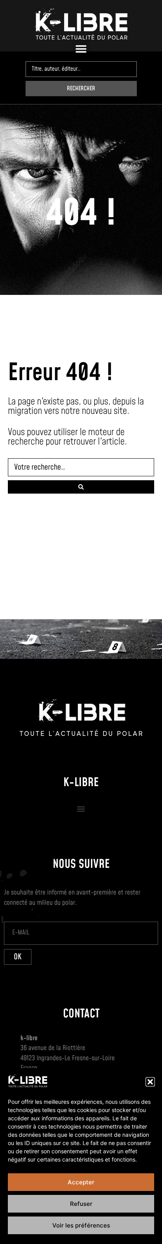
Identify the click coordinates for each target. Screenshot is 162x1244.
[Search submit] (81, 487)
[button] (150, 1082)
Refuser (81, 1203)
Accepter (81, 1182)
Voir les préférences (81, 1225)
